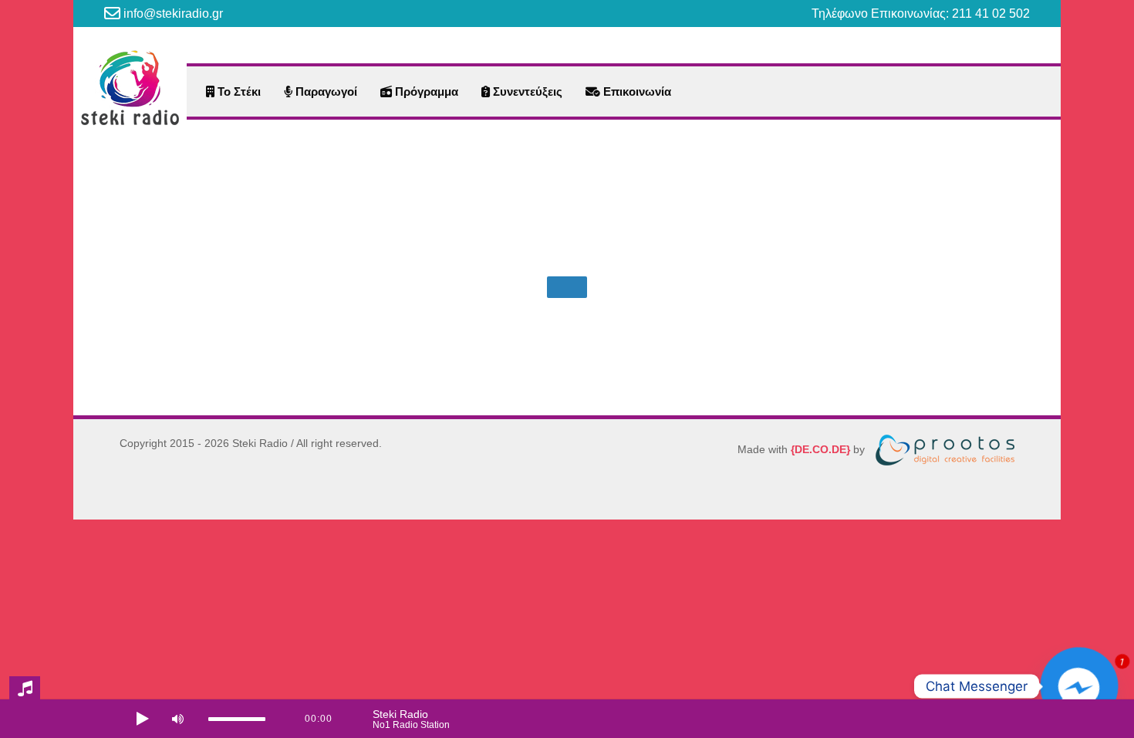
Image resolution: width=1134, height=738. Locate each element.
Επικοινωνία (635, 91)
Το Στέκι (237, 91)
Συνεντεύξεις (526, 91)
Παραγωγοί (324, 91)
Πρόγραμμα (425, 91)
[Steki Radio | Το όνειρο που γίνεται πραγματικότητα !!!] (130, 87)
